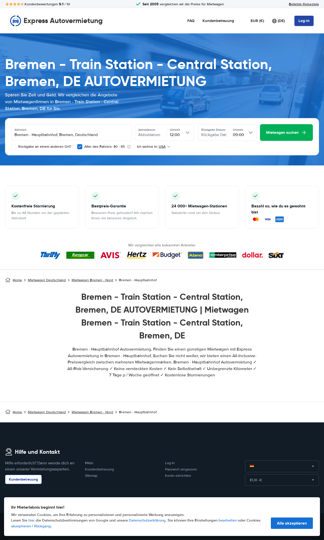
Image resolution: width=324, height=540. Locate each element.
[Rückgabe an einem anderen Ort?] (13, 146)
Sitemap (91, 475)
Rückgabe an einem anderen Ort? (44, 146)
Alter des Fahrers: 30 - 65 (104, 146)
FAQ (190, 21)
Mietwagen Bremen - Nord (92, 280)
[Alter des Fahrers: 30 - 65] (79, 146)
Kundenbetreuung (218, 21)
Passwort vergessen (181, 469)
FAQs (89, 463)
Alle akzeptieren (292, 523)
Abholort (20, 129)
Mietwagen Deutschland (47, 280)
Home (17, 280)
